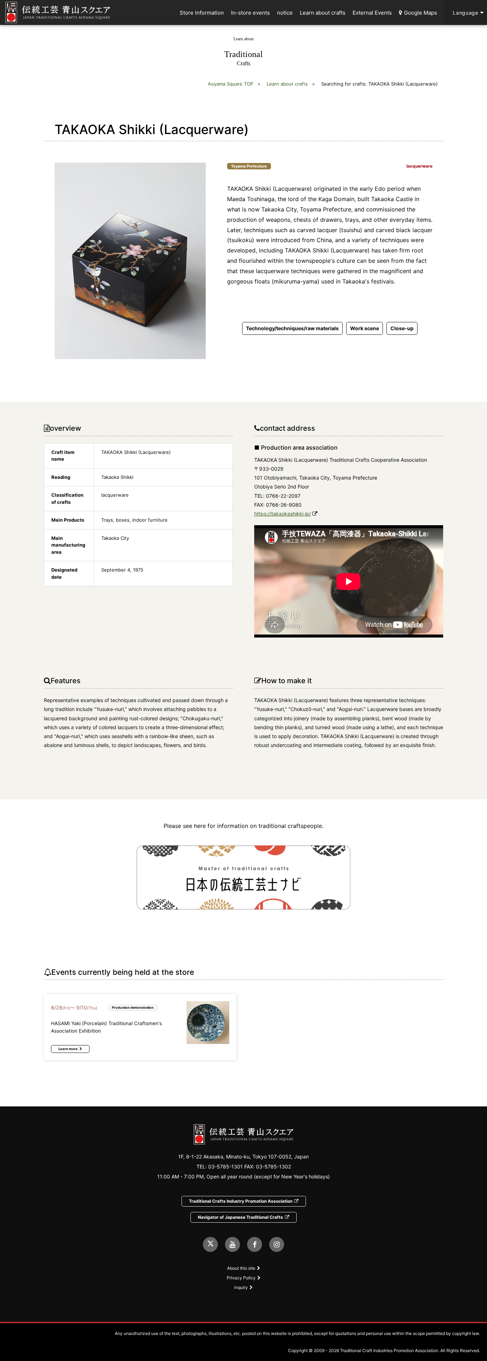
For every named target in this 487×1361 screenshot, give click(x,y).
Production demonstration (133, 1007)
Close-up (402, 328)
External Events (372, 12)
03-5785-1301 (225, 1166)
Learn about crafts (322, 12)
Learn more (68, 1049)
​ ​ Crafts (243, 51)
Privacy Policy (241, 1277)
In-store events (250, 12)
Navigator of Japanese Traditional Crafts (240, 1217)
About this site (241, 1268)
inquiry (241, 1287)
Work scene (364, 328)
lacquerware (419, 166)
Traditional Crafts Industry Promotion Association (240, 1201)
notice (285, 12)
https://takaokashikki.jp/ (282, 514)
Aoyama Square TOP (230, 84)
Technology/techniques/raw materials (292, 328)
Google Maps (420, 12)
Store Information (202, 12)
